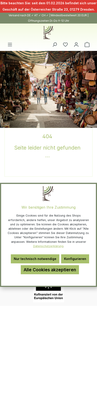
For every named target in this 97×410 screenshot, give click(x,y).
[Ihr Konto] (76, 44)
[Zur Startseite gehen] (48, 32)
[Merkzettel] (65, 44)
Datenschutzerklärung (48, 246)
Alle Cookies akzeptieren (50, 269)
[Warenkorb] (87, 44)
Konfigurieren (75, 259)
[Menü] (10, 44)
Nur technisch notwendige (35, 259)
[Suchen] (54, 44)
